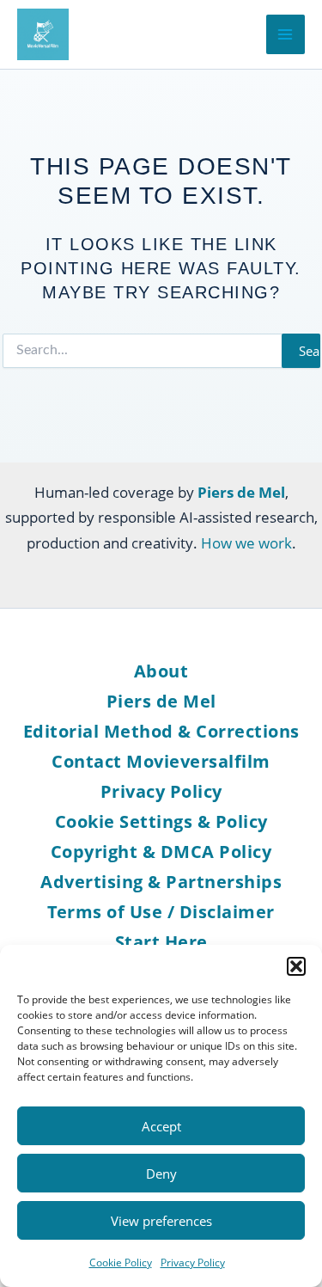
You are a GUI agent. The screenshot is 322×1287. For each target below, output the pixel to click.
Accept (161, 1126)
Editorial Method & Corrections (161, 731)
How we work (246, 543)
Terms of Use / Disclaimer (161, 911)
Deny (161, 1173)
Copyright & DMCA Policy (161, 851)
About (161, 671)
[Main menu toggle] (286, 34)
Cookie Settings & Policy (161, 821)
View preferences (161, 1220)
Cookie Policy (120, 1262)
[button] (296, 966)
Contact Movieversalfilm (161, 761)
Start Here (161, 941)
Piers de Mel (161, 701)
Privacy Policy (193, 1262)
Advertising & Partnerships (161, 881)
